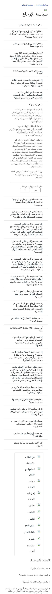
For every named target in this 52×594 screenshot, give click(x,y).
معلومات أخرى (31, 548)
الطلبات (31, 512)
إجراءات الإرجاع (31, 496)
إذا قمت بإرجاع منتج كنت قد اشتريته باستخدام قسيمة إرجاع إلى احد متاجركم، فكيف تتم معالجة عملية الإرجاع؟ (27, 341)
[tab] (26, 24)
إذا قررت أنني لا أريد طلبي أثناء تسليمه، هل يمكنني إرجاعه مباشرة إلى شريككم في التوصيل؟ (26, 411)
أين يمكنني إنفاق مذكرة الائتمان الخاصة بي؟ (26, 329)
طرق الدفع (30, 526)
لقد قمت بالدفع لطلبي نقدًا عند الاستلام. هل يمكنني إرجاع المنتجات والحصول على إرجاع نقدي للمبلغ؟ (28, 95)
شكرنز (32, 539)
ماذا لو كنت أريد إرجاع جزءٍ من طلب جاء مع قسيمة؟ (28, 45)
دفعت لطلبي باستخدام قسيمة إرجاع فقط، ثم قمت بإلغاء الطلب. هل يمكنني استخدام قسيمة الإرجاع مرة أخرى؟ (26, 214)
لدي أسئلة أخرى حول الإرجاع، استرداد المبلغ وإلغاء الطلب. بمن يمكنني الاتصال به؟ (27, 424)
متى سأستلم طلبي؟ (39, 568)
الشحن (32, 519)
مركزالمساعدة (42, 5)
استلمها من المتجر (30, 472)
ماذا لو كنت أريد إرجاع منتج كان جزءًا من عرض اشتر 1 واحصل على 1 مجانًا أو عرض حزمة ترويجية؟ (26, 34)
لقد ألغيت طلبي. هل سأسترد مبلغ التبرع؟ (28, 444)
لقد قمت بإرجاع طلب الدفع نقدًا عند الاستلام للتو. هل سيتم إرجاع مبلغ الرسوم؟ (28, 294)
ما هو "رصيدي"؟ (36, 105)
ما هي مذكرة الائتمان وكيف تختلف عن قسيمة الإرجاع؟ (27, 319)
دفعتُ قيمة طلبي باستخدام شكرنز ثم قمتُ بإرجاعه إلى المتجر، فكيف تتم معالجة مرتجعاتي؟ (27, 390)
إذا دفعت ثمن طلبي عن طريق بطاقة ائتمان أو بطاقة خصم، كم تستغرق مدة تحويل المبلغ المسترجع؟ (27, 83)
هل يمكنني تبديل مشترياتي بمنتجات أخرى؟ (28, 72)
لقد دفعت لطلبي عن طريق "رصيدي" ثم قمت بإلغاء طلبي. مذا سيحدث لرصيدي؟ (27, 202)
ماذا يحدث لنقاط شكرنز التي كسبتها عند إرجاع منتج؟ (27, 401)
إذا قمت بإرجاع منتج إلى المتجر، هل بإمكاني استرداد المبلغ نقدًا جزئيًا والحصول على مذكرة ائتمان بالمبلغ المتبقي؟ (28, 308)
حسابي (31, 505)
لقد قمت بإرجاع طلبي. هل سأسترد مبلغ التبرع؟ (28, 434)
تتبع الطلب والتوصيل (30, 460)
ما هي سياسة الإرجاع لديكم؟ (31, 25)
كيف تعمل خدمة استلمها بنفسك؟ (33, 575)
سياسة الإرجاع (27, 5)
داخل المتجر (29, 532)
